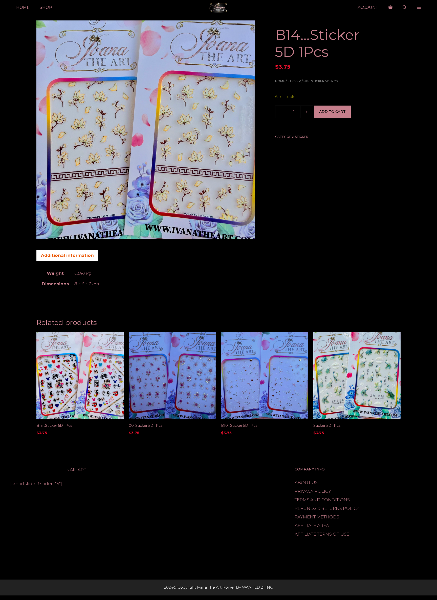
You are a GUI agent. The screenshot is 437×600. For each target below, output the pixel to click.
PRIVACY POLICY (313, 491)
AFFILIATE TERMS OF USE (322, 534)
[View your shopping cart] (390, 7)
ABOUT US (306, 482)
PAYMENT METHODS (317, 516)
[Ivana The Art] (218, 7)
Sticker (294, 81)
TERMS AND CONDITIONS (322, 499)
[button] (405, 7)
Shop (46, 7)
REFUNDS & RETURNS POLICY (327, 508)
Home (23, 7)
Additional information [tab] (67, 255)
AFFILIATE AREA (312, 525)
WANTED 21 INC (257, 587)
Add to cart (332, 112)
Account (368, 7)
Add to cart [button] (49, 443)
